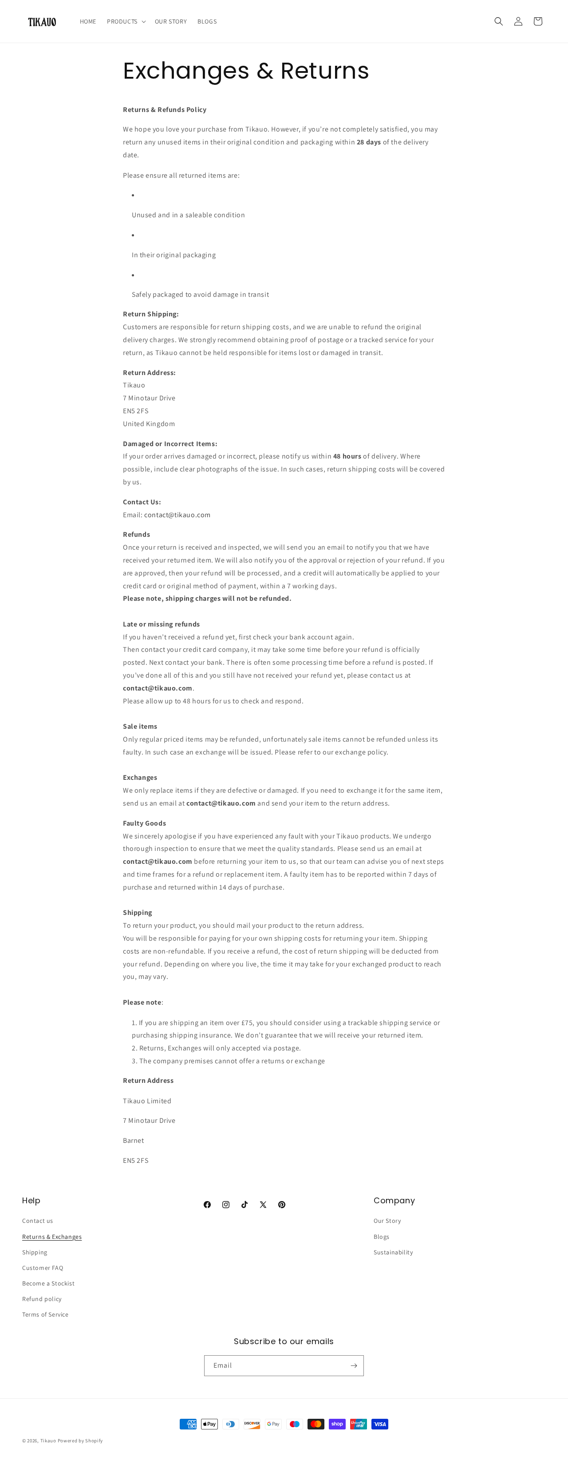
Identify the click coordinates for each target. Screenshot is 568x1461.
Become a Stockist (48, 1283)
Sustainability (393, 1252)
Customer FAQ (42, 1268)
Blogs (382, 1237)
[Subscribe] (353, 1365)
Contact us (37, 1221)
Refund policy (42, 1299)
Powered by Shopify (80, 1440)
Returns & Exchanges (52, 1237)
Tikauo (48, 1440)
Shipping (34, 1252)
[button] (126, 21)
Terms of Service (45, 1314)
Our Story (387, 1221)
